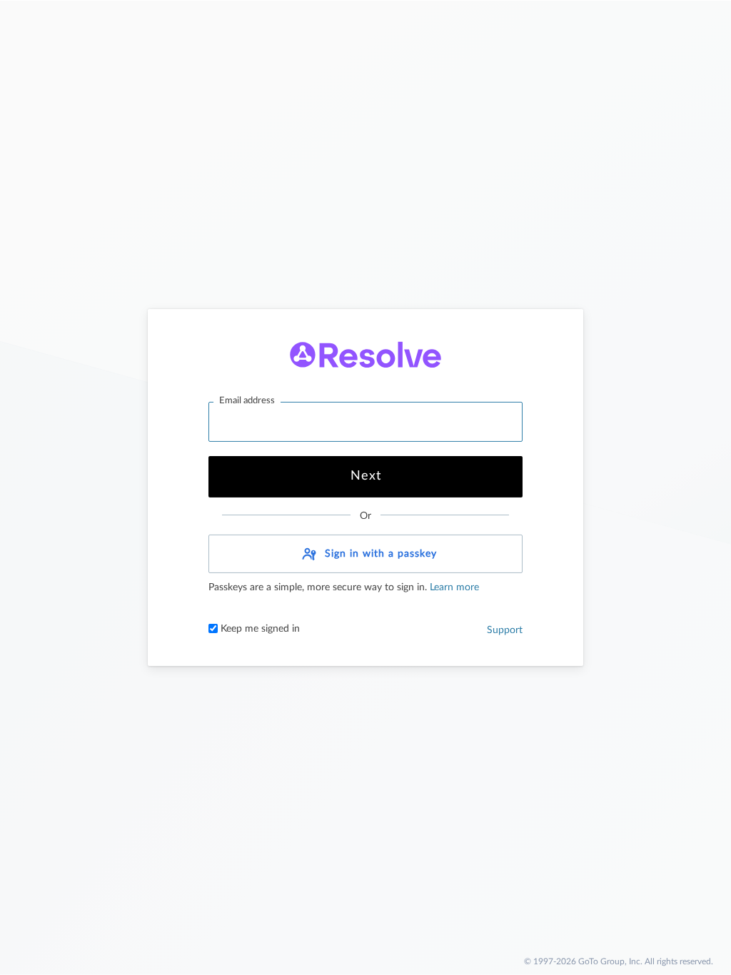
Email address (247, 400)
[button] (365, 554)
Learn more (453, 587)
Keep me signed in (259, 629)
